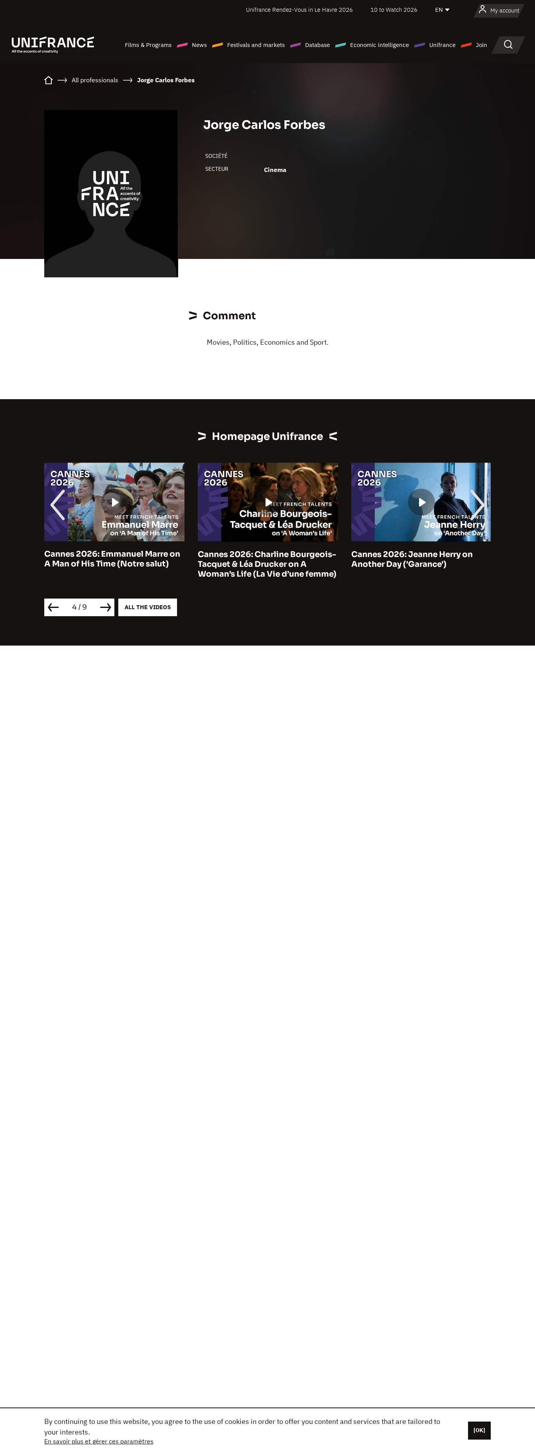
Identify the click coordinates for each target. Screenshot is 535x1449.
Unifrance (442, 45)
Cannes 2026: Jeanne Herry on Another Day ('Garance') (412, 559)
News (199, 45)
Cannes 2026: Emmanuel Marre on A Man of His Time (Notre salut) (112, 559)
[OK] (479, 1430)
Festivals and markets (256, 45)
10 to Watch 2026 (394, 9)
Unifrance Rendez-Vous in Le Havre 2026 (299, 9)
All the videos (148, 607)
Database (317, 45)
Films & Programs (148, 45)
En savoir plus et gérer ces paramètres (99, 1441)
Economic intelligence (379, 45)
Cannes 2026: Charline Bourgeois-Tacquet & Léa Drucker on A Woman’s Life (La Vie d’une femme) (267, 564)
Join (481, 45)
